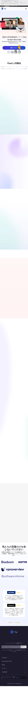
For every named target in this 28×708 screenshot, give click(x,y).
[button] (15, 52)
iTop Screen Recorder (6, 299)
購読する (23, 646)
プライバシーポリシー (6, 677)
